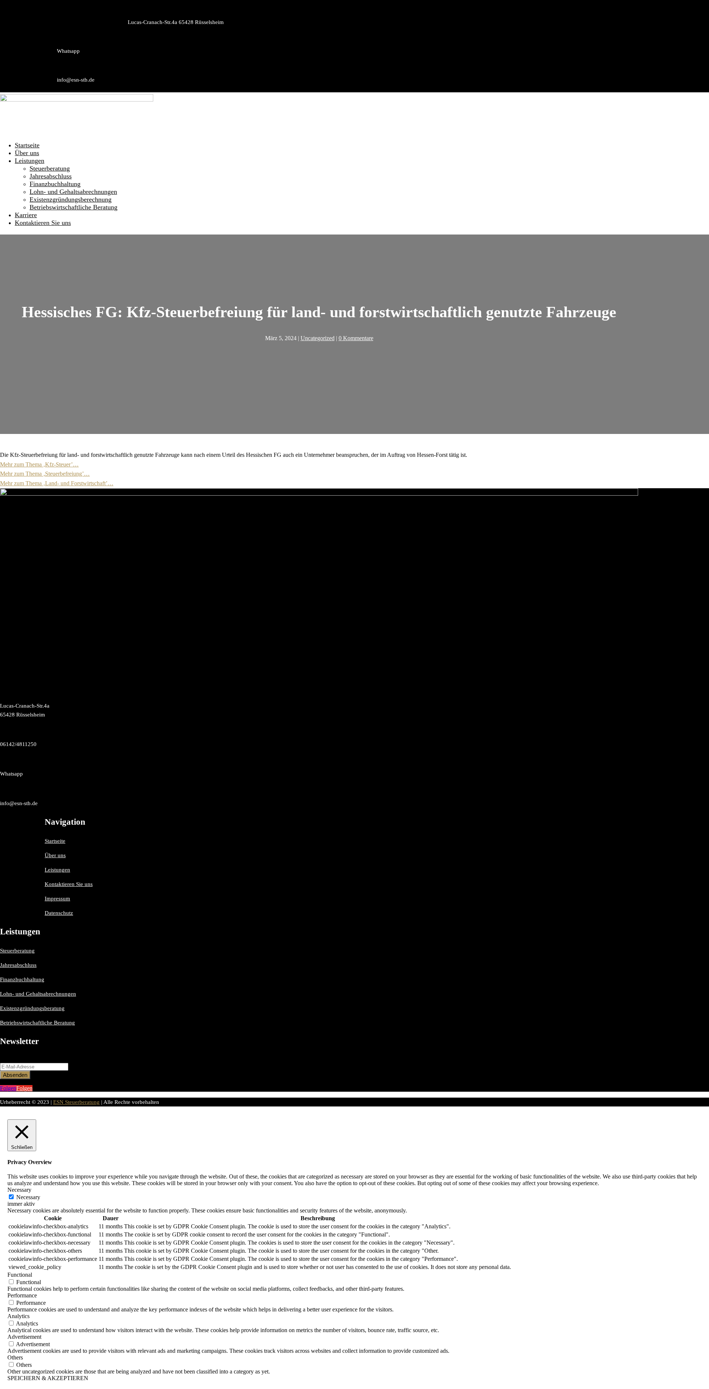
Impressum (57, 899)
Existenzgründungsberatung (32, 1008)
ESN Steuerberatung (76, 1102)
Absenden (15, 1075)
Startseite (27, 145)
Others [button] (15, 1357)
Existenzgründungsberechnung (71, 199)
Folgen (24, 1088)
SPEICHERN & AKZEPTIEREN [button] (47, 1378)
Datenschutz (59, 913)
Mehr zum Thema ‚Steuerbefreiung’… (45, 474)
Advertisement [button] (24, 1337)
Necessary (28, 1197)
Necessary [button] (19, 1190)
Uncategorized (318, 338)
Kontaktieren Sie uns (43, 222)
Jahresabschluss (51, 176)
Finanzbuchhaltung (55, 184)
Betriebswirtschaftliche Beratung (73, 207)
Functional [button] (19, 1275)
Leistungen (29, 160)
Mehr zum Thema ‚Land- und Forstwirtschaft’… (56, 483)
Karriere (26, 215)
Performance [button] (22, 1295)
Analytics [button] (18, 1316)
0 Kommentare (356, 338)
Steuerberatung (50, 168)
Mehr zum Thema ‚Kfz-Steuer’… (39, 464)
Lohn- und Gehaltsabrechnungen (73, 191)
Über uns (27, 153)
